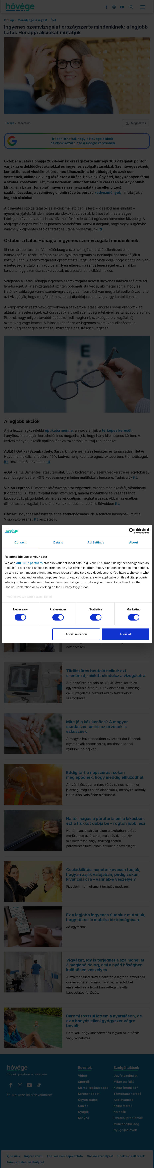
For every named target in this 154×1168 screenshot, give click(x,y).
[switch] (58, 617)
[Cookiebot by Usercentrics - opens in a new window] (131, 531)
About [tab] (133, 542)
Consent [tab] (20, 542)
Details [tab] (58, 542)
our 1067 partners (29, 563)
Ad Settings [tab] (95, 542)
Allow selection (76, 634)
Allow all (126, 634)
